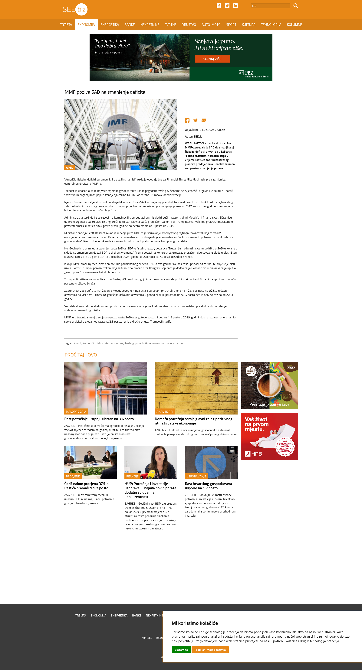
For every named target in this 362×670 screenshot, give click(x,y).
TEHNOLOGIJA (271, 24)
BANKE (130, 24)
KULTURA (248, 24)
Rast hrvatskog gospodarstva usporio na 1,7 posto (208, 485)
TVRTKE (170, 24)
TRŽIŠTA (66, 24)
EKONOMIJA (86, 24)
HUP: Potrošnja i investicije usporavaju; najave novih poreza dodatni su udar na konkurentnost (150, 490)
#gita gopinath (134, 343)
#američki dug (114, 343)
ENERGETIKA (109, 24)
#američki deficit (93, 343)
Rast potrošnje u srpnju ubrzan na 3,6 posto (99, 418)
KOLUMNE (294, 24)
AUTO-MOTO (211, 24)
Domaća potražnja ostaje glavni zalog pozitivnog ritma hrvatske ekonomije (193, 421)
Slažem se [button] (181, 649)
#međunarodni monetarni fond (164, 343)
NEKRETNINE (149, 24)
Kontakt (147, 638)
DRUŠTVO (189, 24)
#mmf (77, 343)
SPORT (231, 24)
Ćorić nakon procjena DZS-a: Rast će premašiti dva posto (87, 485)
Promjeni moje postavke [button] (210, 649)
